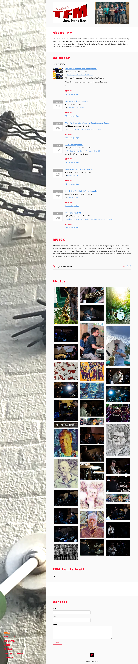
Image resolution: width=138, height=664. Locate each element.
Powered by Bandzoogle (92, 661)
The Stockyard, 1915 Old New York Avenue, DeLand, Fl (83, 151)
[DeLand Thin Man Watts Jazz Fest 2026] (58, 78)
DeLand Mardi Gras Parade (76, 101)
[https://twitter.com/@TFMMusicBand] (92, 655)
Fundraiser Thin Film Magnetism (78, 169)
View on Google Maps (72, 94)
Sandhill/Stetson (72, 175)
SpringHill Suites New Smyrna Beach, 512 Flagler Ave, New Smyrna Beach (90, 219)
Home (7, 633)
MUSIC (7, 645)
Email (54, 616)
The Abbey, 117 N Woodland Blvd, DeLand (80, 75)
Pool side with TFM (73, 213)
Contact (8, 657)
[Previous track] (128, 265)
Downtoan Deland (72, 197)
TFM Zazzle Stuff (13, 653)
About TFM (9, 637)
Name (55, 608)
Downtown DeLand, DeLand (75, 107)
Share (69, 91)
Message (55, 624)
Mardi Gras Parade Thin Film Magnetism (81, 191)
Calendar (9, 641)
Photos (8, 649)
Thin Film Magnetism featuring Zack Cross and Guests (87, 123)
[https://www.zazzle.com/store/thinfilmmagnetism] (54, 577)
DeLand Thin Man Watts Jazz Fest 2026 (81, 69)
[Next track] (130, 265)
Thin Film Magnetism (74, 145)
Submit (57, 642)
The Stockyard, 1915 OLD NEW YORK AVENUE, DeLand (84, 129)
